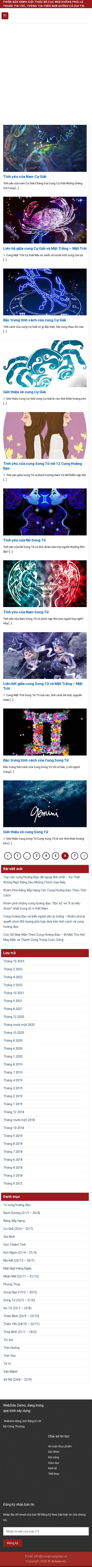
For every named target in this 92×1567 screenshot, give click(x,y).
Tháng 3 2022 (12, 985)
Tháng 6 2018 (12, 1160)
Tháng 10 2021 (13, 993)
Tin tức (8, 1340)
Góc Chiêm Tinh (14, 1245)
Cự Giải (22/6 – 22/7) (18, 1229)
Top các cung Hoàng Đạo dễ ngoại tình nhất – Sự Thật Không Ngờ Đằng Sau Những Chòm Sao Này (41, 879)
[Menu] (5, 15)
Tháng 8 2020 (12, 1041)
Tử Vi (7, 1364)
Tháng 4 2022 (12, 977)
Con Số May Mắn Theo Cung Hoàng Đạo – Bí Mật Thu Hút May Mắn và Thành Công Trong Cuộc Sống (44, 937)
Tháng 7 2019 (12, 1072)
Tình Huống (11, 1348)
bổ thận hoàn (57, 1493)
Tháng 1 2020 (12, 1056)
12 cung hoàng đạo (17, 1205)
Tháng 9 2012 (12, 1183)
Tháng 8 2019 (12, 1064)
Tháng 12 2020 (13, 1017)
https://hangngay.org (63, 1483)
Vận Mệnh (10, 1372)
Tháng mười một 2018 (19, 1120)
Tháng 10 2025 (13, 961)
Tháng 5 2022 (12, 969)
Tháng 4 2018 (12, 1168)
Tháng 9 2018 (12, 1136)
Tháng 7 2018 (12, 1152)
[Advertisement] (46, 71)
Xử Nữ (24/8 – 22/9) (17, 1379)
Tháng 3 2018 (12, 1175)
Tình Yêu (9, 1356)
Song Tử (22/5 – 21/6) (19, 1300)
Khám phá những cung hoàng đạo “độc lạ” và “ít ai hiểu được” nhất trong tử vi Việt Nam (41, 905)
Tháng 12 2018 (13, 1112)
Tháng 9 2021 (12, 1001)
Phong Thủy (11, 1284)
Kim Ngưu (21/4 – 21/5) (20, 1252)
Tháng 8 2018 (12, 1144)
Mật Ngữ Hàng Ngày (17, 1268)
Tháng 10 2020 (13, 1033)
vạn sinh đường (59, 1499)
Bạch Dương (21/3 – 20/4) (21, 1213)
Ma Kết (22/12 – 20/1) (18, 1260)
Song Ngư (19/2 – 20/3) (20, 1292)
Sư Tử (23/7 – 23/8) (17, 1308)
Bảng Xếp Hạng (14, 1221)
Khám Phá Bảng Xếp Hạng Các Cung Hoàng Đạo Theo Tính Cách (44, 892)
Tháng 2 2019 (12, 1096)
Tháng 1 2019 (12, 1104)
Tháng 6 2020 (12, 1048)
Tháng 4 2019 (12, 1080)
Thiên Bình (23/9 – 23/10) (21, 1316)
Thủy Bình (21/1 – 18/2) (20, 1332)
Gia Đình (9, 1237)
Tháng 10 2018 (13, 1128)
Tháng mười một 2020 (19, 1025)
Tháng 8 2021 (12, 1009)
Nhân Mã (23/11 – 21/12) (21, 1276)
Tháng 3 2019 (12, 1088)
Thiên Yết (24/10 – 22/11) (21, 1324)
